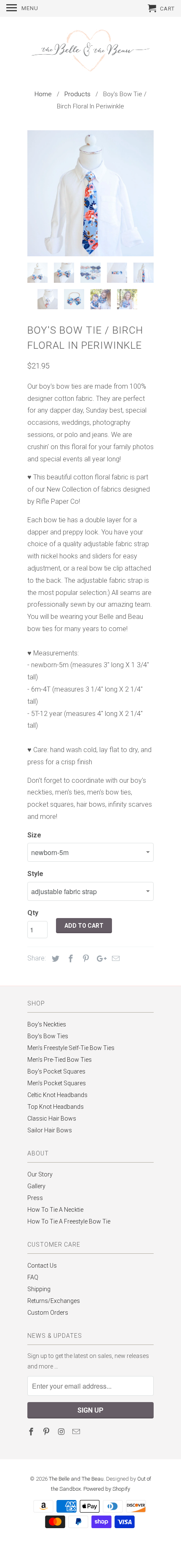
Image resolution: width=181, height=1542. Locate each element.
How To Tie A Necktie (55, 1209)
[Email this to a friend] (114, 958)
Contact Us (42, 1265)
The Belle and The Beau (76, 1479)
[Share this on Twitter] (54, 958)
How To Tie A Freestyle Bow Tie (68, 1221)
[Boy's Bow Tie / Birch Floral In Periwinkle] (90, 193)
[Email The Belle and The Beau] (77, 1431)
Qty (32, 913)
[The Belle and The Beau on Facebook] (32, 1431)
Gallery (36, 1186)
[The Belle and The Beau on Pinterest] (47, 1431)
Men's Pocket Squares (56, 1083)
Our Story (40, 1174)
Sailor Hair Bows (49, 1130)
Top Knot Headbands (55, 1106)
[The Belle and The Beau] (90, 51)
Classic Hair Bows (51, 1118)
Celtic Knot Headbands (57, 1095)
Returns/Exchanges (53, 1300)
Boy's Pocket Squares (56, 1071)
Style (35, 874)
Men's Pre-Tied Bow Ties (59, 1059)
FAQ (32, 1277)
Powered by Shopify (106, 1489)
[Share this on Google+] (99, 958)
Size (34, 835)
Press (35, 1198)
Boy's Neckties (46, 1024)
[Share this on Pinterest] (84, 958)
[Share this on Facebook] (69, 958)
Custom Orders (47, 1312)
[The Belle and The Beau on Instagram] (62, 1431)
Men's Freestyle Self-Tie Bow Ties (70, 1048)
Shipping (39, 1289)
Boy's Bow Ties (47, 1036)
